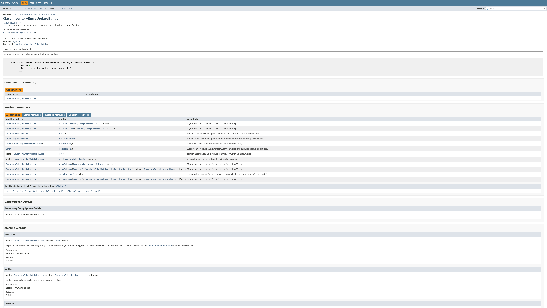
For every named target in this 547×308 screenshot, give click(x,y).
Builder (7, 32)
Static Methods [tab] (32, 115)
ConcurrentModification (158, 245)
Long (8, 149)
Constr (28, 9)
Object (15, 41)
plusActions (65, 164)
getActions (65, 144)
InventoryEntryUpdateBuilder (21, 98)
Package (16, 3)
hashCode (33, 191)
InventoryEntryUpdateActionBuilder (103, 169)
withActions (65, 179)
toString (70, 191)
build (62, 133)
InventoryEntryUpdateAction (83, 123)
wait (80, 191)
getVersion (65, 149)
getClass (20, 191)
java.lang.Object (11, 23)
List (70, 128)
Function (77, 169)
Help (52, 3)
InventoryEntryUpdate (23, 32)
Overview (5, 3)
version (63, 174)
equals (9, 191)
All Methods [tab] (13, 115)
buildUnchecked (67, 139)
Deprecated (35, 3)
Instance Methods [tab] (55, 115)
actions (63, 123)
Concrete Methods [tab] (79, 115)
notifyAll (57, 191)
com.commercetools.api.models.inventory (34, 14)
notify (44, 191)
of (60, 154)
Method (38, 9)
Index (45, 3)
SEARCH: (480, 9)
